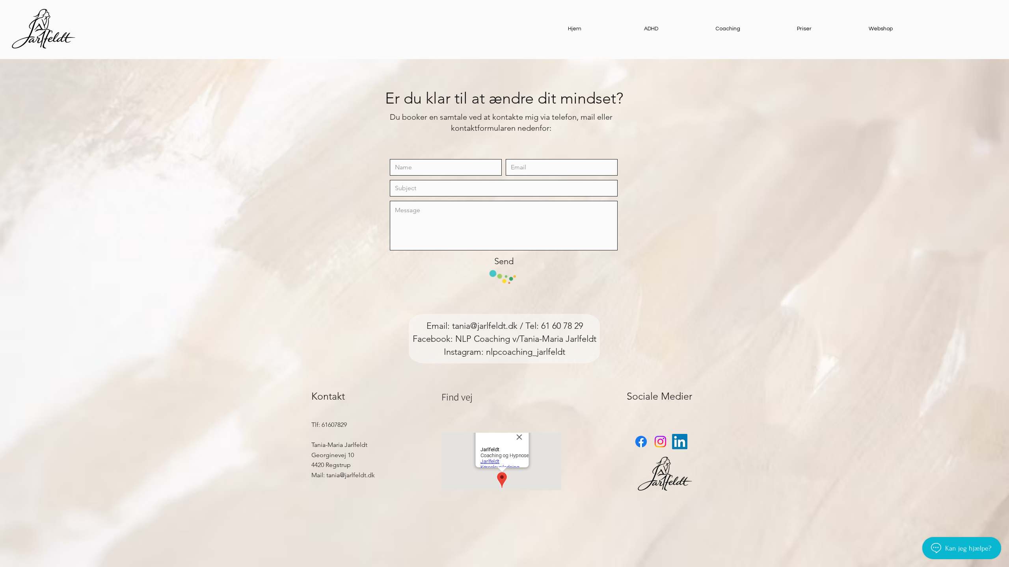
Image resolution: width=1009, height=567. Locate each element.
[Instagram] (660, 441)
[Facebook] (641, 441)
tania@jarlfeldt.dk (485, 326)
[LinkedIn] (679, 441)
